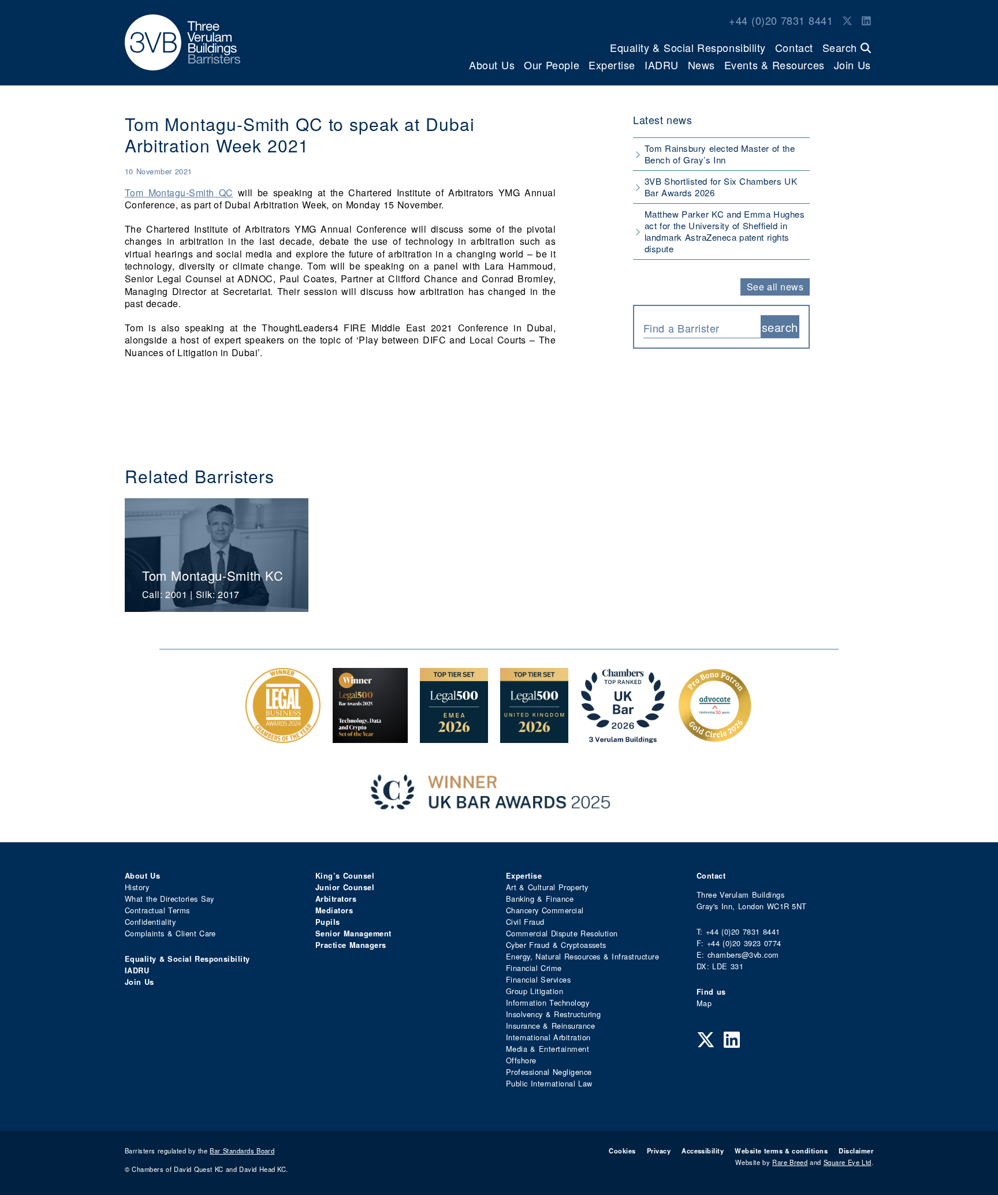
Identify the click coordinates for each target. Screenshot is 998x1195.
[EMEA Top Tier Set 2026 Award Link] (454, 737)
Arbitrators (335, 899)
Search (841, 47)
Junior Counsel (344, 887)
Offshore (521, 1060)
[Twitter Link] (847, 20)
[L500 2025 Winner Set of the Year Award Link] (370, 737)
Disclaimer (856, 1150)
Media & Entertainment (547, 1048)
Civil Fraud (525, 921)
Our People (551, 64)
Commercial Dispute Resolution (562, 933)
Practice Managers (350, 945)
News (701, 64)
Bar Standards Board (242, 1150)
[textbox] (697, 328)
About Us (492, 64)
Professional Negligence (549, 1071)
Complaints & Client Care (170, 933)
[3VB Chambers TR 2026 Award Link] (622, 737)
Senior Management (353, 933)
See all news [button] (775, 286)
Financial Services (538, 979)
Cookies (622, 1150)
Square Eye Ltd (848, 1162)
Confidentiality (150, 921)
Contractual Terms (157, 910)
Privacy (659, 1150)
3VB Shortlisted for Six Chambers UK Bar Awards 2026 (721, 187)
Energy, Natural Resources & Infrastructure (582, 956)
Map (704, 1003)
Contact (794, 47)
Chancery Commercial (545, 910)
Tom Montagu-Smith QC (179, 192)
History (137, 887)
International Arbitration (548, 1037)
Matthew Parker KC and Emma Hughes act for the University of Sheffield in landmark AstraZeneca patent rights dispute (725, 231)
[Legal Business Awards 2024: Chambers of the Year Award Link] (283, 737)
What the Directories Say (169, 898)
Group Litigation (534, 990)
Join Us (852, 64)
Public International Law (549, 1083)
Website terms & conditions (781, 1150)
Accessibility (703, 1150)
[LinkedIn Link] (866, 20)
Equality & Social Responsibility (688, 47)
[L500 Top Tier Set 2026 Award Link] (534, 737)
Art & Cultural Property (547, 887)
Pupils (327, 922)
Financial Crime (534, 967)
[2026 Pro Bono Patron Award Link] (715, 737)
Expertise (612, 64)
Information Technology (547, 1002)
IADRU (662, 64)
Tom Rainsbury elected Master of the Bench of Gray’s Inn (720, 154)
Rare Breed (789, 1162)
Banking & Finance (540, 898)
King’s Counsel (344, 876)
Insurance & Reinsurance (550, 1025)
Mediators (334, 910)
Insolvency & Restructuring (553, 1014)
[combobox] (702, 326)
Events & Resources (774, 64)
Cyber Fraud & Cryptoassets (556, 944)
